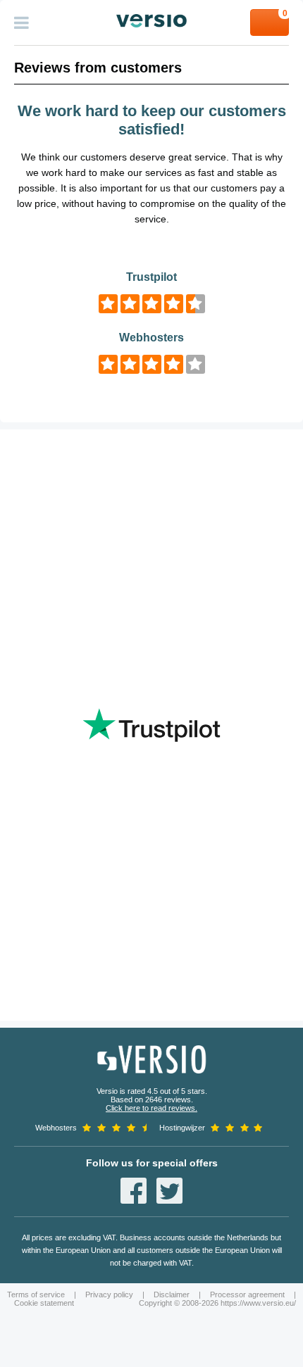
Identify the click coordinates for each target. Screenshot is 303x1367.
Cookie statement (44, 1303)
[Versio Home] (151, 20)
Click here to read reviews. (151, 1108)
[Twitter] (169, 1191)
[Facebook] (133, 1191)
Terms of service (36, 1294)
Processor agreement (247, 1294)
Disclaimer (172, 1294)
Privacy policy (109, 1294)
